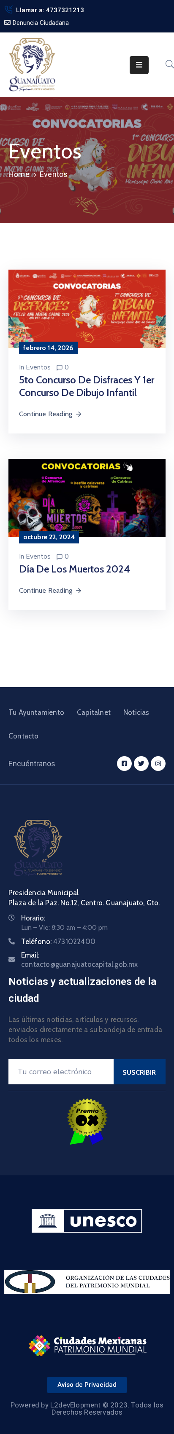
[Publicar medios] (87, 308)
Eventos (38, 367)
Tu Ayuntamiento (36, 712)
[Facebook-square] (124, 763)
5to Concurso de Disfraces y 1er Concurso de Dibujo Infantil (86, 386)
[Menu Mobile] (139, 65)
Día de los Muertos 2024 (74, 569)
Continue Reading (45, 414)
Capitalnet (94, 712)
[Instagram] (158, 763)
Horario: (33, 918)
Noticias (136, 712)
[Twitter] (141, 763)
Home (19, 174)
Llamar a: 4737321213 (50, 10)
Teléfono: (58, 941)
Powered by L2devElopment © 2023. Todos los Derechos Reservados (87, 1408)
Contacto (23, 736)
